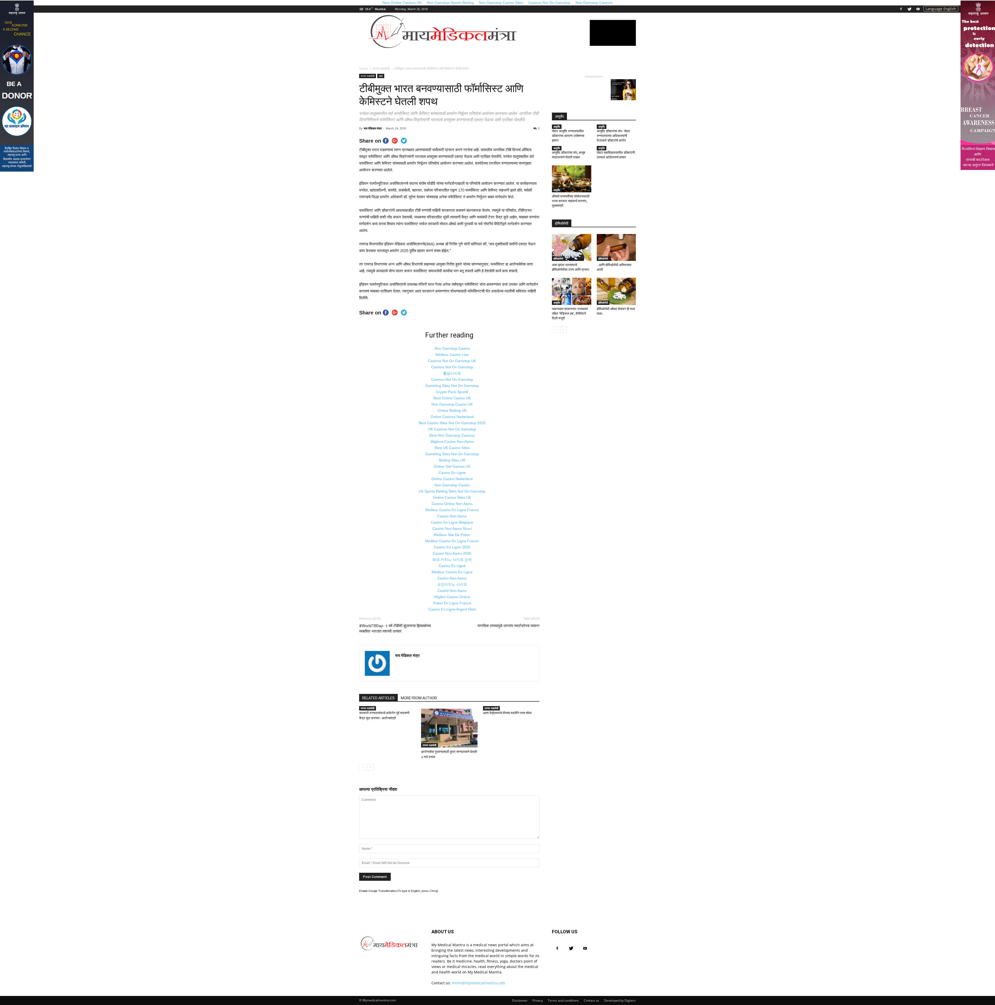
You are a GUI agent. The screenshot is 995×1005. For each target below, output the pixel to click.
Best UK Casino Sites (452, 448)
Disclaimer (520, 1000)
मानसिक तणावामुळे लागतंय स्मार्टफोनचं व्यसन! (508, 625)
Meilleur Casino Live (452, 355)
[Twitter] (909, 9)
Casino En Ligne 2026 (452, 547)
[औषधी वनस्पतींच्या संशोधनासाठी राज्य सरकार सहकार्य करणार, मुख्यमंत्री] (571, 178)
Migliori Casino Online (452, 597)
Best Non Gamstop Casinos (452, 435)
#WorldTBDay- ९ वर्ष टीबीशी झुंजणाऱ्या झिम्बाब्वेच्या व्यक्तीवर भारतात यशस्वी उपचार (395, 628)
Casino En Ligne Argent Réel (452, 609)
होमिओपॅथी (558, 258)
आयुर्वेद (556, 126)
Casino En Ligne (452, 473)
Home (363, 68)
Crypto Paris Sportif (452, 392)
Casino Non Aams (452, 516)
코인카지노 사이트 (452, 584)
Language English (941, 8)
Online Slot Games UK (452, 466)
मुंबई (381, 76)
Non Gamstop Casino (452, 348)
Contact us (591, 1000)
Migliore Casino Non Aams (452, 441)
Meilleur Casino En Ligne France (452, 510)
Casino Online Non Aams (452, 504)
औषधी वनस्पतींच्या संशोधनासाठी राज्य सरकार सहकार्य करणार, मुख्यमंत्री (570, 201)
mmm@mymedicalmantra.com (478, 982)
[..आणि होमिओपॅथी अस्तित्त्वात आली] (616, 247)
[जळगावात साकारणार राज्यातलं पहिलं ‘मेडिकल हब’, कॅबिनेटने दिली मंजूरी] (571, 291)
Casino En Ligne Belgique (452, 522)
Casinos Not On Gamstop (452, 367)
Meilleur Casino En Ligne (452, 572)
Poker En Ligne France (452, 603)
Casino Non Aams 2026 (452, 553)
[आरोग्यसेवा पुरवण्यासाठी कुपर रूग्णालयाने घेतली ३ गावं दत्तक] (449, 728)
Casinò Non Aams (452, 591)
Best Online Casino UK (452, 398)
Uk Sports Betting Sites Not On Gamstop (452, 491)
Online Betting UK (452, 410)
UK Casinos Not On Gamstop (452, 429)
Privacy (537, 1000)
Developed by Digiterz (620, 1000)
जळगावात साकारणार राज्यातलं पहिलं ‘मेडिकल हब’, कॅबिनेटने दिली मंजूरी (570, 313)
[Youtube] (918, 9)
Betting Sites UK (452, 460)
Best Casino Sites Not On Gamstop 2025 (452, 423)
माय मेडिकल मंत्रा (373, 128)
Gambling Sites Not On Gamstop (452, 386)
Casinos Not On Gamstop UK (452, 361)
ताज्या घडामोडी (367, 76)
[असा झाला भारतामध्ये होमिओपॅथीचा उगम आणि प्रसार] (571, 247)
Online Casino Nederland (452, 479)
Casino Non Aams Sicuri (452, 528)
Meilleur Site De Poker (452, 535)
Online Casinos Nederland (452, 417)
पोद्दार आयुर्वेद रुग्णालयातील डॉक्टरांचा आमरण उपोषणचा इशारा (568, 135)
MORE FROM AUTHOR (419, 698)
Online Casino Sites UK (452, 497)
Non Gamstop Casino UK (452, 404)
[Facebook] (901, 9)
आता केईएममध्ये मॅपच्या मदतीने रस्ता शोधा (507, 713)
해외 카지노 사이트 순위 (452, 559)
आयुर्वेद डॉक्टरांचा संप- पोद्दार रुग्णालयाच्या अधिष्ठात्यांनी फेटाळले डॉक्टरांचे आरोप (613, 135)
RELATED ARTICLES (378, 698)
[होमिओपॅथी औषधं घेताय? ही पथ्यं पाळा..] (616, 291)
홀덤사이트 (452, 373)
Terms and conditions (563, 1000)
